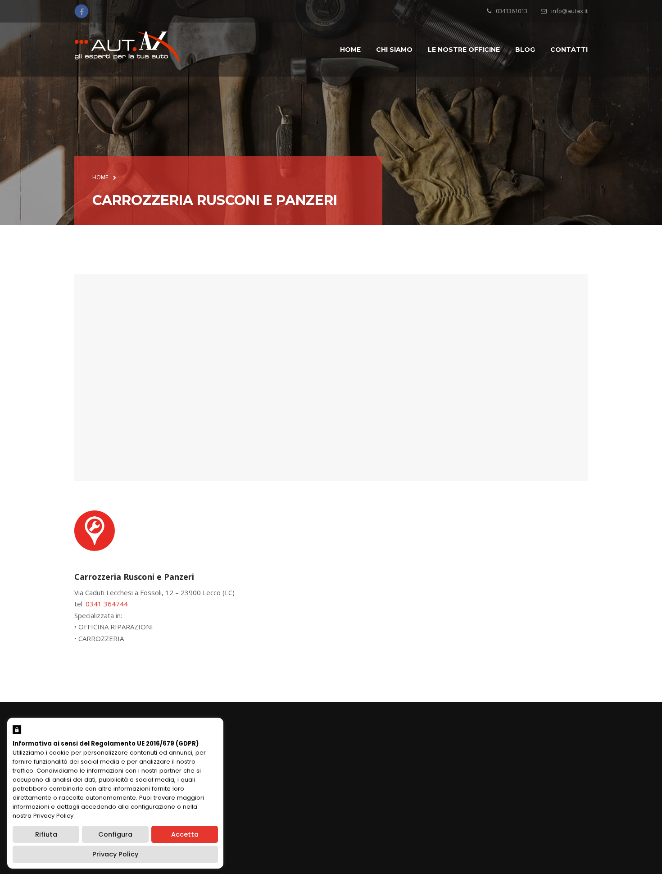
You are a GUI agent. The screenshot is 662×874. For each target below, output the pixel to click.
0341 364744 (107, 603)
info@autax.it (569, 11)
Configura (115, 834)
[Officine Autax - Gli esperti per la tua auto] (127, 48)
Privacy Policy (115, 854)
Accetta (185, 834)
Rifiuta (46, 834)
